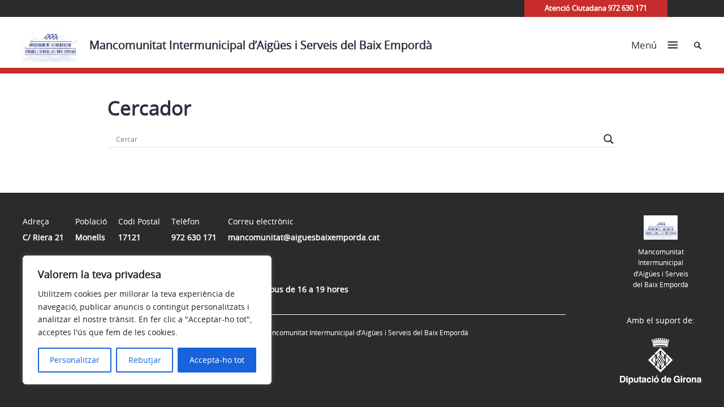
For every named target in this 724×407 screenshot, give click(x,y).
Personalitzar (75, 359)
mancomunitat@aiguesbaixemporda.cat (304, 237)
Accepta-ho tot (216, 359)
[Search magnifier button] (609, 139)
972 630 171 (194, 237)
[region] (147, 320)
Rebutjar (144, 359)
